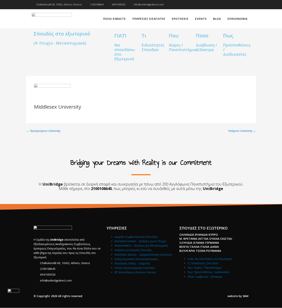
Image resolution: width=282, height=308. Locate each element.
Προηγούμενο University (43, 131)
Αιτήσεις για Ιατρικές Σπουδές (133, 250)
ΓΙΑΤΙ (120, 35)
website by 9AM (238, 296)
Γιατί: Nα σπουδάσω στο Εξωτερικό (209, 259)
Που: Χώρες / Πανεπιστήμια (204, 267)
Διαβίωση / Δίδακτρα (206, 47)
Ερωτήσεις (180, 19)
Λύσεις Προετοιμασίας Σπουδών (135, 268)
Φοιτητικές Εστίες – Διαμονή (132, 263)
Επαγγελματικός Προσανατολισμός (136, 259)
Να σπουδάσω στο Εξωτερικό (124, 51)
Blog (217, 19)
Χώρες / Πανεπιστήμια (182, 47)
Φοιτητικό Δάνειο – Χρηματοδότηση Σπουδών (143, 254)
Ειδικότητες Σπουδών (153, 47)
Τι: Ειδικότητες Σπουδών (203, 263)
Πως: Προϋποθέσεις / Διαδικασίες (208, 272)
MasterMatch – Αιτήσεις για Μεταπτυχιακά (141, 245)
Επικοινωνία (237, 19)
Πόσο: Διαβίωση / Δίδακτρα (204, 276)
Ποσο (202, 35)
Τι (144, 35)
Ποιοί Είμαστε (114, 19)
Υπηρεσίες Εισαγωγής (148, 19)
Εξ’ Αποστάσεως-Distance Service (135, 272)
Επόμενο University (242, 131)
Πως (228, 35)
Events (201, 19)
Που (173, 35)
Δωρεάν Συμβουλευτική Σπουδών (136, 237)
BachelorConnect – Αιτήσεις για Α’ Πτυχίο (140, 241)
